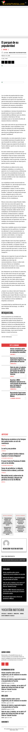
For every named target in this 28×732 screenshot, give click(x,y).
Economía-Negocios (15, 398)
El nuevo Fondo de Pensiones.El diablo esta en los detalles (13, 462)
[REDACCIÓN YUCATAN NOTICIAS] (2, 53)
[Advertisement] (14, 22)
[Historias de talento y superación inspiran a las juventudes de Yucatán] (5, 360)
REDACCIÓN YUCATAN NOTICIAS (17, 52)
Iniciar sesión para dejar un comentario (14, 560)
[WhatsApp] (12, 62)
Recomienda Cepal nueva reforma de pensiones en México (18, 394)
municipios (13, 363)
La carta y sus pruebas (8, 448)
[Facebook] (2, 62)
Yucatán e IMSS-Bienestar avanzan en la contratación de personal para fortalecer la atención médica (18, 383)
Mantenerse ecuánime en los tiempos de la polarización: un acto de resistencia (13, 441)
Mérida (3, 481)
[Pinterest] (9, 62)
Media (12, 376)
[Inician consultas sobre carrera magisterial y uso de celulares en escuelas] (5, 351)
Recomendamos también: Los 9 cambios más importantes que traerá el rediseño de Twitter (7, 531)
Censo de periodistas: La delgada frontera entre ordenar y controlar (12, 469)
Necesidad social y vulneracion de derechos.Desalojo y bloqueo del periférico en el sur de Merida (12, 478)
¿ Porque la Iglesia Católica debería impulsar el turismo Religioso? (12, 455)
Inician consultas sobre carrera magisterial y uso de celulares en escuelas (18, 350)
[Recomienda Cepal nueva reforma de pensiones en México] (5, 395)
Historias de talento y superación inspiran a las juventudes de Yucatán (18, 359)
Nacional (13, 354)
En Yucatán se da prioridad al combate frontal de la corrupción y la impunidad (20, 528)
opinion (3, 445)
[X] (6, 62)
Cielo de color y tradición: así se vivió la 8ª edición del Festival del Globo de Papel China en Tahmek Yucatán (18, 370)
